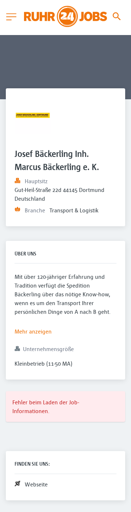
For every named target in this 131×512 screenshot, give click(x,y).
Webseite (36, 484)
